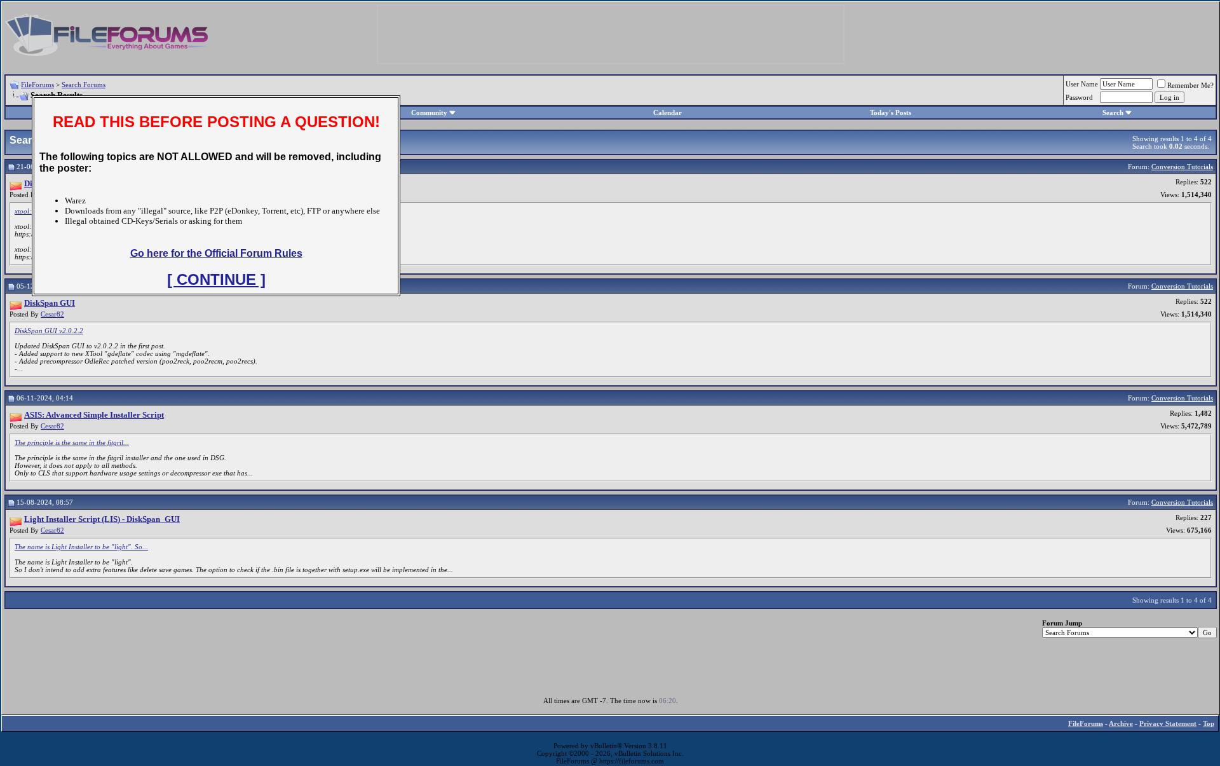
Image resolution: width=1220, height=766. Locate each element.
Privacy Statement (1167, 723)
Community (429, 112)
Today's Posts (890, 112)
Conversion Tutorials (1182, 166)
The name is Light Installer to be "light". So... (81, 547)
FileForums (37, 84)
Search (1112, 112)
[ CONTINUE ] (216, 279)
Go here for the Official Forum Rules (216, 253)
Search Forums (83, 84)
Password (1079, 97)
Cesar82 (52, 314)
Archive (1121, 723)
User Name (1082, 84)
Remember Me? (1190, 85)
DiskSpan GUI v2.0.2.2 (49, 330)
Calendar (667, 112)
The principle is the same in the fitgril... (72, 442)
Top (1208, 723)
